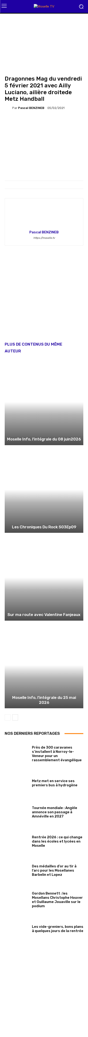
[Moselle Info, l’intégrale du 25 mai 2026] (44, 665)
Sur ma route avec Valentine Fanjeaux (44, 614)
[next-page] (15, 717)
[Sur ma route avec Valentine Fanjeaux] (44, 577)
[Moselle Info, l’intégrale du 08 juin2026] (44, 402)
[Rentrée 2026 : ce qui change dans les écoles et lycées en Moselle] (16, 840)
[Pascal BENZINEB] (8, 108)
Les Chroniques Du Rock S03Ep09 (44, 527)
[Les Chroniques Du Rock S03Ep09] (44, 490)
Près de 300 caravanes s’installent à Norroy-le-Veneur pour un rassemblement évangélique (57, 753)
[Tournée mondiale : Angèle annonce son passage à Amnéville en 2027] (16, 811)
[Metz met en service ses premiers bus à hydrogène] (16, 782)
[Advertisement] (44, 297)
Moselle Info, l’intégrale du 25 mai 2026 (44, 700)
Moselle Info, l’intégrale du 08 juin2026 (44, 439)
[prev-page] (8, 717)
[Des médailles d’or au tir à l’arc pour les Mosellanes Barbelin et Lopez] (16, 869)
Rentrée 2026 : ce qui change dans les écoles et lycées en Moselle (57, 841)
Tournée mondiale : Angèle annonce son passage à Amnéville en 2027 (54, 812)
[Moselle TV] (44, 6)
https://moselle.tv (44, 238)
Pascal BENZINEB (31, 107)
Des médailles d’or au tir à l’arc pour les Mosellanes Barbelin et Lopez (54, 870)
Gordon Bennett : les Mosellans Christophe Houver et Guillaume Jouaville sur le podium (57, 899)
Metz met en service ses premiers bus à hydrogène (54, 783)
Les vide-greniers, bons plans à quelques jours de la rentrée (57, 929)
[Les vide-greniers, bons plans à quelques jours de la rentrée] (16, 928)
